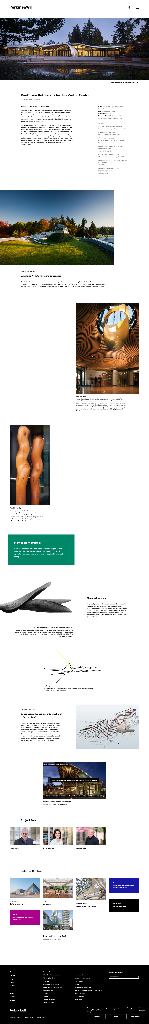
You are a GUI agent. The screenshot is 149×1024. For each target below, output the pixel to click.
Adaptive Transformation (52, 975)
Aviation (46, 981)
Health (45, 996)
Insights (12, 979)
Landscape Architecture (83, 978)
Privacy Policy (29, 1017)
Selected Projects (49, 972)
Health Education (49, 999)
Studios (12, 985)
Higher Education (49, 1002)
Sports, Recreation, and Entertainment (88, 990)
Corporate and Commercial (52, 987)
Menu (137, 7)
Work (11, 972)
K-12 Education (79, 975)
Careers (12, 996)
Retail (76, 984)
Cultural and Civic (49, 990)
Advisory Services (49, 978)
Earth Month (119, 906)
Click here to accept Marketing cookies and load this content (74, 780)
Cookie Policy (41, 1017)
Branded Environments (51, 984)
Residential (78, 981)
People (12, 982)
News (11, 993)
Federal (45, 993)
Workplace (78, 999)
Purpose (12, 975)
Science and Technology (83, 987)
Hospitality (78, 972)
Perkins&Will (21, 7)
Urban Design (79, 996)
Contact (12, 1000)
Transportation (79, 993)
